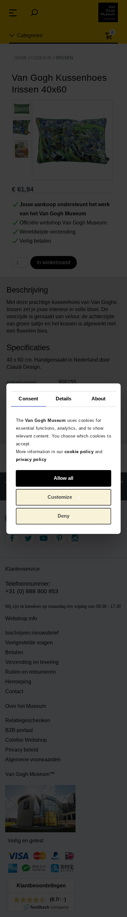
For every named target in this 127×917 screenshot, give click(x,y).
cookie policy (79, 451)
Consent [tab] (28, 398)
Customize (60, 497)
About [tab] (99, 398)
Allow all (63, 478)
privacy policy (31, 459)
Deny (63, 516)
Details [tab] (64, 398)
